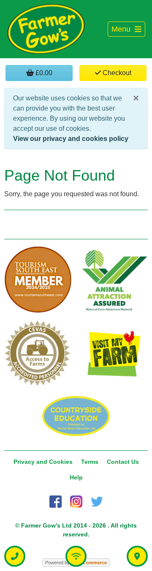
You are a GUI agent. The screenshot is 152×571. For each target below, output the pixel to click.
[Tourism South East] (38, 280)
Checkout (116, 72)
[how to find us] (137, 556)
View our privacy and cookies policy (70, 138)
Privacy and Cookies (43, 461)
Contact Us (123, 461)
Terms (89, 461)
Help (76, 477)
